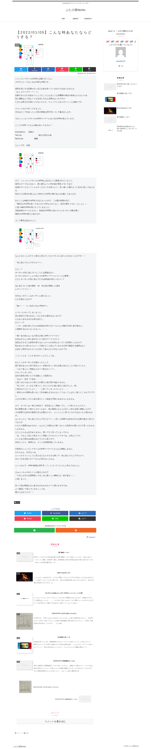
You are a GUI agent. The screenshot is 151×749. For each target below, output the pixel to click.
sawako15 (120, 61)
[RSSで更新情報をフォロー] (76, 530)
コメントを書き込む (55, 721)
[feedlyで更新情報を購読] (34, 530)
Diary (17, 502)
